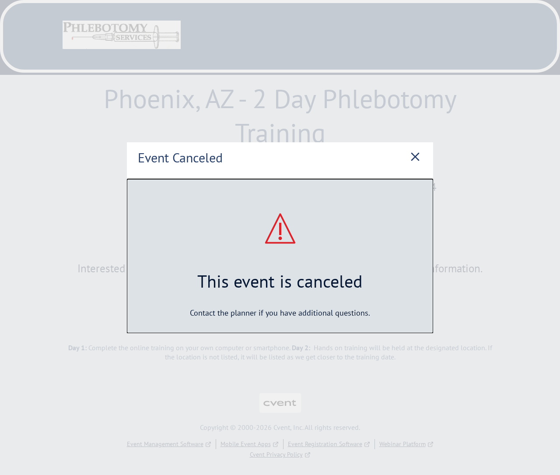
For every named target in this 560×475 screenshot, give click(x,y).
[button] (415, 158)
